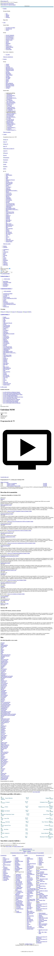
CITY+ (7, 214)
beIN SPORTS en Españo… (12, 190)
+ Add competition (7, 291)
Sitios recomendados (43, 923)
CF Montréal (10, 109)
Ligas (4, 22)
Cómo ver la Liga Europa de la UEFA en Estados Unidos (19, 530)
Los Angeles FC (10, 115)
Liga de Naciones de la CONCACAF (8, 570)
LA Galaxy (9, 126)
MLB (40, 933)
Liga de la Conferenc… (6, 868)
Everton (7, 71)
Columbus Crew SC (11, 110)
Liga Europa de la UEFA (8, 303)
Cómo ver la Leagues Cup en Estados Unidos (16, 580)
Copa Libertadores (4, 596)
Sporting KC (19, 912)
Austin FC (9, 128)
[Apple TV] (13, 311)
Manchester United (10, 69)
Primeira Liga (8, 45)
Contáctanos (41, 927)
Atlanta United (19, 887)
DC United (9, 106)
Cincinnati (18, 880)
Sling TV (41, 857)
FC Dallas (9, 118)
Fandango (8, 216)
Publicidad (41, 916)
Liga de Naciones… (10, 37)
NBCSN (7, 196)
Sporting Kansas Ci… (11, 129)
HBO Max (8, 221)
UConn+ (7, 236)
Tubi (7, 235)
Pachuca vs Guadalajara (12, 483)
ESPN (7, 177)
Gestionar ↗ (7, 276)
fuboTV (7, 191)
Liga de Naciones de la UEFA (9, 304)
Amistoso (2, 586)
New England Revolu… (12, 97)
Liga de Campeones (10, 35)
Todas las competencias (8, 56)
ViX (7, 238)
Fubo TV (41, 858)
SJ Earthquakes (19, 898)
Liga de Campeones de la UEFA (10, 298)
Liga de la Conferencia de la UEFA (8, 536)
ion (6, 222)
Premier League (9, 39)
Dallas (17, 899)
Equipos (5, 59)
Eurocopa (3, 499)
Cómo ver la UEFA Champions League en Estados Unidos (19, 511)
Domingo (8, 17)
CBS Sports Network (10, 179)
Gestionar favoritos (5, 273)
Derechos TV (3, 417)
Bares (40, 922)
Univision (8, 201)
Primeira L (5, 262)
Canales (4, 134)
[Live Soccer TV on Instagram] (42, 909)
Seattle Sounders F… (11, 127)
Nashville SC (9, 94)
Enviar (14, 843)
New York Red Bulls (11, 102)
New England (19, 877)
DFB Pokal (8, 48)
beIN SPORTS (9, 175)
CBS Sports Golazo (10, 211)
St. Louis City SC (10, 119)
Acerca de (3, 418)
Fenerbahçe (8, 86)
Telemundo (8, 197)
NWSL (7, 30)
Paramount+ (8, 189)
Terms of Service (17, 846)
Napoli (7, 79)
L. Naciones (5, 251)
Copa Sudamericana (5, 600)
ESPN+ (7, 185)
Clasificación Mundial (5, 545)
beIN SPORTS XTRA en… (30, 896)
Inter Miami (18, 875)
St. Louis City (19, 900)
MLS (4, 254)
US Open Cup (9, 28)
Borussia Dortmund (10, 84)
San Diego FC (10, 125)
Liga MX (8, 54)
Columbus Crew (19, 892)
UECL (4, 253)
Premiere (7, 230)
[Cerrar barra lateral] (1, 405)
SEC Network (9, 232)
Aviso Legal (41, 919)
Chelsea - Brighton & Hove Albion (42, 875)
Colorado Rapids (10, 120)
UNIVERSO (8, 198)
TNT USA (8, 234)
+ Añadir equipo (6, 278)
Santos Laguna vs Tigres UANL (13, 485)
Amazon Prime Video (10, 204)
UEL (4, 250)
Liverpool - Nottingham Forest (40, 872)
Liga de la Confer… (10, 38)
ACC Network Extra (10, 203)
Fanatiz (7, 173)
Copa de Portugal (9, 47)
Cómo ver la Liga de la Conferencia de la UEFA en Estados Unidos (21, 543)
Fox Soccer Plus (9, 182)
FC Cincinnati (10, 100)
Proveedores (41, 921)
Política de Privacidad (43, 917)
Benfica (7, 80)
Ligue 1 (7, 44)
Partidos (5, 8)
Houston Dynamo (10, 114)
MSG (7, 227)
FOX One (8, 219)
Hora (7, 271)
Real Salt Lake (10, 121)
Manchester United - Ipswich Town (42, 879)
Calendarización (4, 415)
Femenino (5, 247)
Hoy (7, 13)
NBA (40, 932)
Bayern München (9, 83)
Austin (17, 911)
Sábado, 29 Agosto (4, 482)
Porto (7, 82)
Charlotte (18, 879)
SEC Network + (9, 233)
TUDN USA (8, 192)
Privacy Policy (9, 846)
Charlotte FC (9, 99)
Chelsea (7, 65)
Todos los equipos (7, 132)
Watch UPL (8, 239)
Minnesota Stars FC (11, 124)
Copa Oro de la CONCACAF (7, 533)
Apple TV (8, 188)
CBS (7, 176)
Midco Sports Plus (9, 224)
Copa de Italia (9, 49)
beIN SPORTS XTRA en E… (12, 209)
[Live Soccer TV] (4, 1)
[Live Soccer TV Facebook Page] (42, 905)
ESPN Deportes (9, 183)
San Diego (18, 906)
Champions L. (6, 249)
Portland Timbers (10, 122)
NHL (45, 932)
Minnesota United (20, 905)
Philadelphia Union (11, 108)
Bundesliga (8, 43)
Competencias (4, 288)
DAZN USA (8, 195)
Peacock (7, 202)
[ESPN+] (29, 311)
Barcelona (8, 72)
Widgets (40, 915)
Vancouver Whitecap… (11, 113)
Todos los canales (6, 243)
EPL (4, 256)
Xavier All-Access (9, 240)
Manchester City (9, 67)
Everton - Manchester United (40, 894)
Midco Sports (8, 223)
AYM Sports (8, 207)
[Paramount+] (20, 311)
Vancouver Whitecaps (17, 894)
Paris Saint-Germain (10, 85)
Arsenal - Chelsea (42, 896)
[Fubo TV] (3, 311)
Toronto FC (9, 105)
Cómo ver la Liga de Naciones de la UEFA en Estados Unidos (20, 521)
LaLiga (7, 41)
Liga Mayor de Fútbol (10, 27)
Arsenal (7, 64)
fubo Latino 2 (8, 220)
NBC (7, 178)
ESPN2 (7, 181)
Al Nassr (7, 88)
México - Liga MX (4, 603)
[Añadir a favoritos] (2, 414)
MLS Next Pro (9, 226)
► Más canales (4, 387)
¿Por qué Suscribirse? (20, 843)
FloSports (8, 217)
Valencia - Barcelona (43, 895)
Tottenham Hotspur (10, 70)
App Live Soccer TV (43, 914)
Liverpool (8, 66)
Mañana (7, 14)
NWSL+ (7, 229)
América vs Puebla (11, 484)
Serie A (7, 42)
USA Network (9, 194)
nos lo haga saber (36, 791)
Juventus (7, 76)
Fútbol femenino (42, 913)
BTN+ (7, 210)
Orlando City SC (10, 103)
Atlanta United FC (11, 107)
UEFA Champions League (6, 504)
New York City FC (11, 101)
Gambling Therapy (29, 943)
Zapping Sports (9, 241)
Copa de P (5, 263)
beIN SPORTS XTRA (10, 208)
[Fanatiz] (25, 311)
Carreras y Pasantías (43, 920)
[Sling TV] (8, 311)
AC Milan (8, 78)
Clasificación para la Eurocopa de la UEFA (10, 556)
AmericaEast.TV (9, 206)
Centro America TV (10, 213)
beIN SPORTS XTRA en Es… (9, 352)
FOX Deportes (9, 200)
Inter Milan (8, 77)
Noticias (5, 246)
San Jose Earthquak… (11, 116)
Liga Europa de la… (10, 36)
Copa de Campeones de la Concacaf (8, 582)
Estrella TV (8, 215)
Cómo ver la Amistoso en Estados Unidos (16, 593)
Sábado (7, 16)
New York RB (19, 882)
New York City (19, 881)
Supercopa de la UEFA (5, 563)
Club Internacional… (11, 95)
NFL (43, 932)
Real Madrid (8, 73)
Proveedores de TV (40, 855)
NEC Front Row (9, 228)
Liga (3, 271)
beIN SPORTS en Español (8, 333)
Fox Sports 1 (8, 184)
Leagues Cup (3, 573)
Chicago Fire (9, 96)
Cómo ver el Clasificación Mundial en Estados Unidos (18, 553)
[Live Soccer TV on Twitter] (42, 907)
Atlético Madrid (9, 74)
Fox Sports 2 (8, 187)
